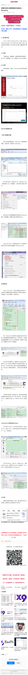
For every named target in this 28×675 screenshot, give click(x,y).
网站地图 (14, 670)
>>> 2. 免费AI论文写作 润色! (14, 19)
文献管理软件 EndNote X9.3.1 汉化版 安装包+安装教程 (20, 605)
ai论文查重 (22, 670)
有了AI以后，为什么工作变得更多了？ (21, 588)
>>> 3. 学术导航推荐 (15, 21)
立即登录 (11, 663)
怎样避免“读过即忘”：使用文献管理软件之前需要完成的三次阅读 (20, 634)
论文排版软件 (15, 671)
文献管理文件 (3, 4)
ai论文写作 (14, 2)
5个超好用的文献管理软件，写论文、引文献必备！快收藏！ (7, 619)
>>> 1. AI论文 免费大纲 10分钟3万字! (14, 16)
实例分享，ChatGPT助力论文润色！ (6, 588)
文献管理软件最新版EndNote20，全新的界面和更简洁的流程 (20, 649)
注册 (18, 663)
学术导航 (18, 670)
